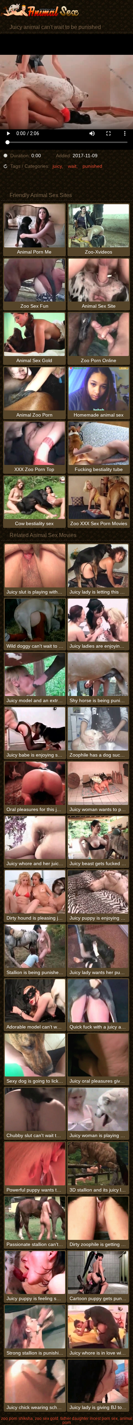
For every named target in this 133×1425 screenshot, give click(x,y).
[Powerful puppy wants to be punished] (35, 1163)
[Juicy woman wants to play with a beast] (98, 783)
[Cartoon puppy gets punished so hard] (98, 1272)
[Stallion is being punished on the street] (35, 946)
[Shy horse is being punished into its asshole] (98, 674)
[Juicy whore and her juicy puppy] (35, 837)
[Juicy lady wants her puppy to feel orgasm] (98, 946)
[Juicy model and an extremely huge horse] (35, 674)
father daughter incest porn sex (89, 1418)
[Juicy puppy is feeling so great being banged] (35, 1272)
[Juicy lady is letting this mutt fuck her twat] (98, 565)
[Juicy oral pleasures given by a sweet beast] (98, 1055)
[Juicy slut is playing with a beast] (35, 565)
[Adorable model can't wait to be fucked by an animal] (35, 1000)
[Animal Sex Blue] (41, 10)
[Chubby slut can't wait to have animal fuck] (35, 1109)
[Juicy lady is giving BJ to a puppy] (98, 1381)
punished (92, 166)
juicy (57, 166)
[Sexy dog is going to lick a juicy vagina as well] (35, 1055)
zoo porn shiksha (17, 1418)
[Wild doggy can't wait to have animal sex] (35, 620)
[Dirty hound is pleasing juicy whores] (35, 891)
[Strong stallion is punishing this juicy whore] (35, 1326)
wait (72, 166)
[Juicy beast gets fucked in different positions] (98, 837)
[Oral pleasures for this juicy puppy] (35, 783)
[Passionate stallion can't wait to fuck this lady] (35, 1218)
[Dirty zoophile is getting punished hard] (98, 1218)
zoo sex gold (46, 1418)
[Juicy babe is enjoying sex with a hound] (35, 728)
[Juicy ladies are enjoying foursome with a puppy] (98, 620)
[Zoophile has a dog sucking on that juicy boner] (98, 728)
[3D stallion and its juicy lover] (98, 1163)
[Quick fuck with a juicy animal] (98, 1000)
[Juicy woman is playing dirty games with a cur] (98, 1109)
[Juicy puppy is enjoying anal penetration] (98, 891)
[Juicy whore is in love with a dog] (98, 1326)
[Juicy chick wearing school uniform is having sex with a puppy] (35, 1381)
